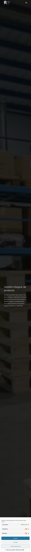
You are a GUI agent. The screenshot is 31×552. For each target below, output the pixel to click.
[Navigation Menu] (26, 2)
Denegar (15, 542)
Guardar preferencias (16, 546)
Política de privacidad (10, 549)
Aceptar (15, 538)
